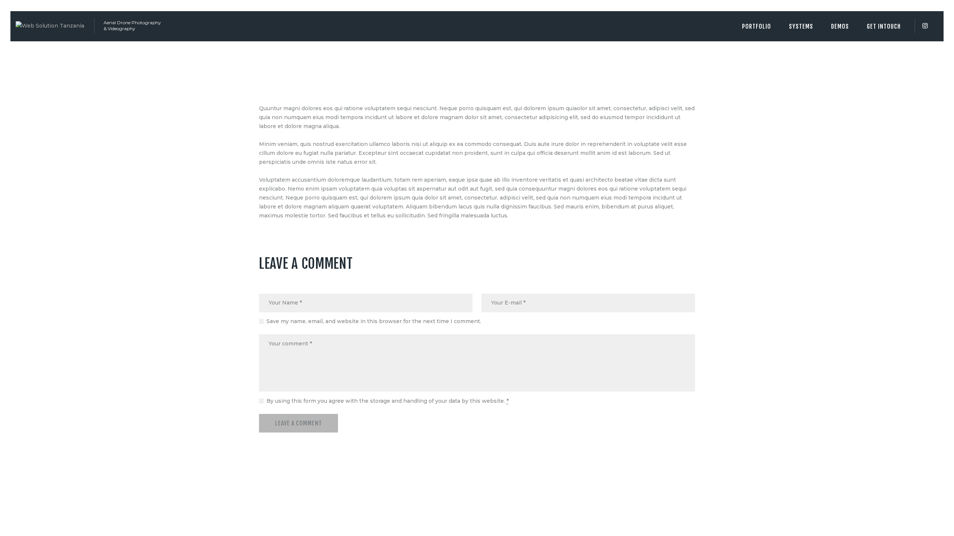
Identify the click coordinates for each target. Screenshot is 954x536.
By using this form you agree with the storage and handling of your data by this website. (387, 401)
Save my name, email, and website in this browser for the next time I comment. (373, 321)
